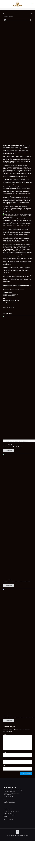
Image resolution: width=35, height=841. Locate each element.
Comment (6, 734)
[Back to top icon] (17, 832)
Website (5, 766)
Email (4, 759)
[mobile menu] (32, 3)
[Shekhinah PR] (17, 4)
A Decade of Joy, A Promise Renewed (13, 447)
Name (4, 752)
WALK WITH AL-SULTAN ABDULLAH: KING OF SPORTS (17, 582)
